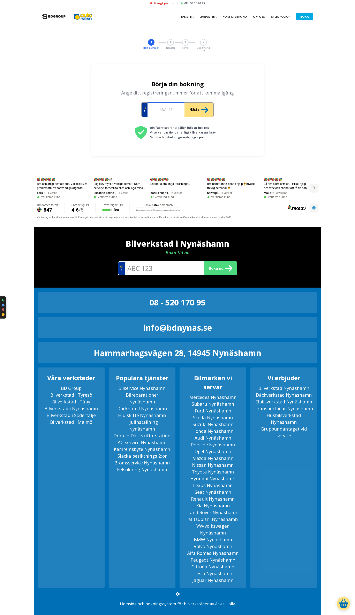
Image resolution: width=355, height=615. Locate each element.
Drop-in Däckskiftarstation (142, 435)
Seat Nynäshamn (213, 492)
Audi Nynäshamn (213, 438)
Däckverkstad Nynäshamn (284, 395)
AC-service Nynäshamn (142, 442)
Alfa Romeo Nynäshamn (213, 553)
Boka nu (216, 268)
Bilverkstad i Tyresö (71, 395)
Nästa (194, 109)
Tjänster (186, 16)
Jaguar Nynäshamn (213, 580)
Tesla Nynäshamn (213, 573)
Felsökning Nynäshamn (142, 469)
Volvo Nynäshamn (213, 546)
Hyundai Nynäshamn (212, 478)
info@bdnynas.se (177, 327)
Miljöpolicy (280, 16)
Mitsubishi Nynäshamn (213, 519)
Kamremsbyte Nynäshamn (142, 449)
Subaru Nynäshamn (213, 404)
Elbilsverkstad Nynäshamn (284, 401)
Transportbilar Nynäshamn (284, 408)
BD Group (71, 388)
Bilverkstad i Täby (71, 401)
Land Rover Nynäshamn (213, 512)
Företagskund (235, 16)
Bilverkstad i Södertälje (71, 415)
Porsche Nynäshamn (213, 444)
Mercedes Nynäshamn (213, 397)
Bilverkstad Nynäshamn (283, 388)
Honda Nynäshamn (213, 431)
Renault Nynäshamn (213, 499)
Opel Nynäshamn (213, 451)
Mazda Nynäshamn (213, 458)
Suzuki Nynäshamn (213, 424)
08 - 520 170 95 (194, 3)
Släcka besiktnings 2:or (142, 456)
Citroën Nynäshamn (212, 566)
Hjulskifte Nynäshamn (142, 415)
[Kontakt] (3, 307)
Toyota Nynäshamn (213, 472)
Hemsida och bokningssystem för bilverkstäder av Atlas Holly (177, 604)
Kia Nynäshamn (213, 505)
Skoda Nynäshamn (213, 417)
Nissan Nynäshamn (213, 465)
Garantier (208, 16)
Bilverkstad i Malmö (71, 422)
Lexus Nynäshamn (213, 485)
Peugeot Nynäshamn (213, 560)
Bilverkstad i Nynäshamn (71, 408)
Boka (304, 16)
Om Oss (259, 16)
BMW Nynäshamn (213, 539)
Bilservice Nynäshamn (142, 388)
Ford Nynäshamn (213, 411)
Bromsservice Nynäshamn (142, 463)
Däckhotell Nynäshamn (142, 408)
